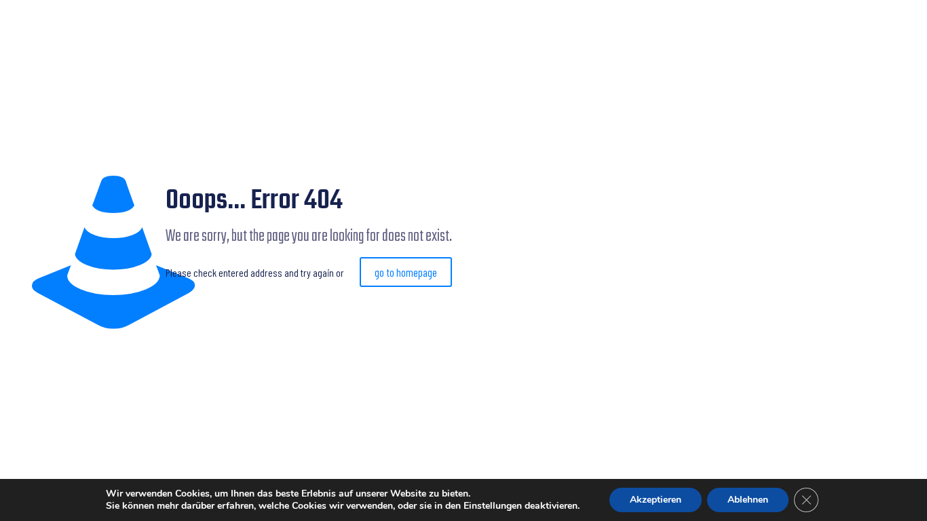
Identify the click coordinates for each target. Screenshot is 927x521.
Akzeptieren (655, 499)
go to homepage (406, 272)
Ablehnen (747, 499)
